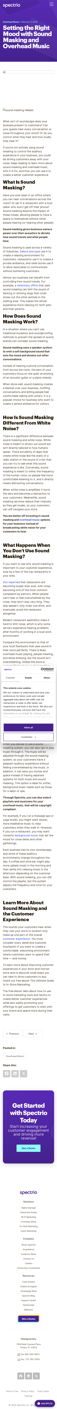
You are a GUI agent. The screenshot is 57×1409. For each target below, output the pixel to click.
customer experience (16, 938)
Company (28, 1238)
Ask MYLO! (46, 1403)
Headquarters (28, 1338)
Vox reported (11, 582)
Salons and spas (30, 251)
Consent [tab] (10, 677)
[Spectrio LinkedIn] (28, 1376)
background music (26, 835)
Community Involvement (28, 1268)
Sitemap (28, 1396)
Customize (26, 737)
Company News (28, 1254)
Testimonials (28, 1305)
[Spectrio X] (36, 1376)
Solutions (28, 1201)
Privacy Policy (27, 1391)
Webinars (28, 1309)
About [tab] (47, 677)
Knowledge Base (29, 1291)
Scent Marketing (28, 1231)
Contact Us (28, 1258)
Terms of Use (12, 1391)
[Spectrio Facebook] (20, 1376)
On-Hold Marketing (28, 1226)
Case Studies (28, 1281)
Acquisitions (28, 1249)
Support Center (28, 1300)
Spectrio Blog (28, 1295)
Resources (28, 1275)
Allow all (28, 727)
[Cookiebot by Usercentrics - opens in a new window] (41, 670)
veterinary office (27, 285)
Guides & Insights (28, 1286)
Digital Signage (28, 1207)
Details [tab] (28, 677)
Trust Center (43, 1391)
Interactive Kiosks (28, 1212)
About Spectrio (28, 1244)
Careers (28, 1263)
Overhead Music (15, 1056)
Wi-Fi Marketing (28, 1217)
